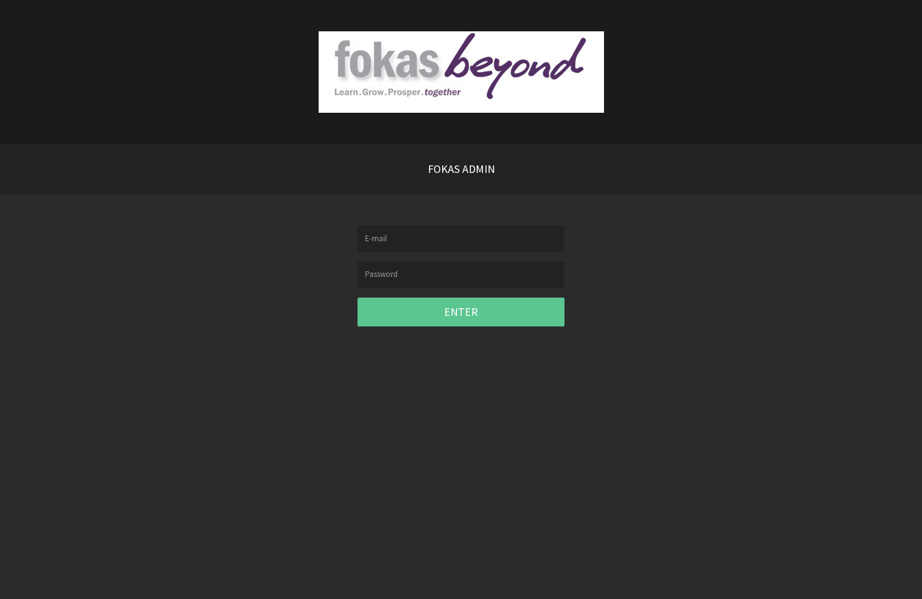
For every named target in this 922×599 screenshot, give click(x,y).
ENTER (461, 312)
